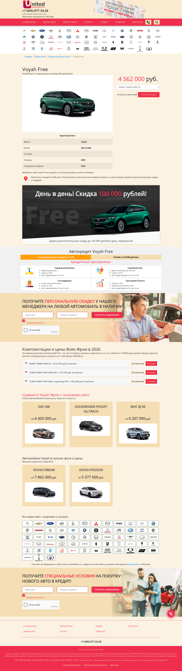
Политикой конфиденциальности (58, 358)
